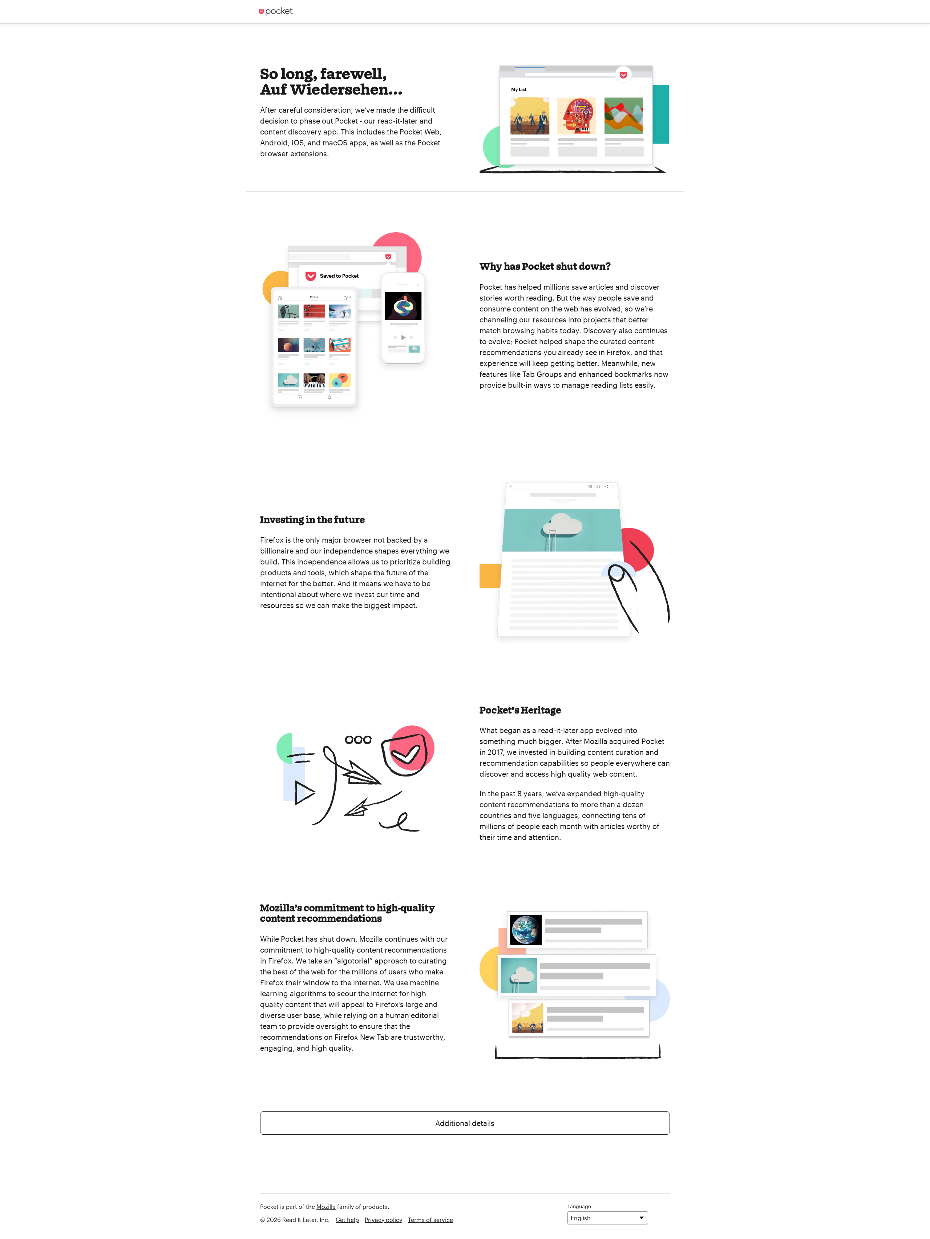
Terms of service (430, 1219)
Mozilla (326, 1206)
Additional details (464, 1123)
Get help (347, 1219)
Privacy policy (383, 1219)
